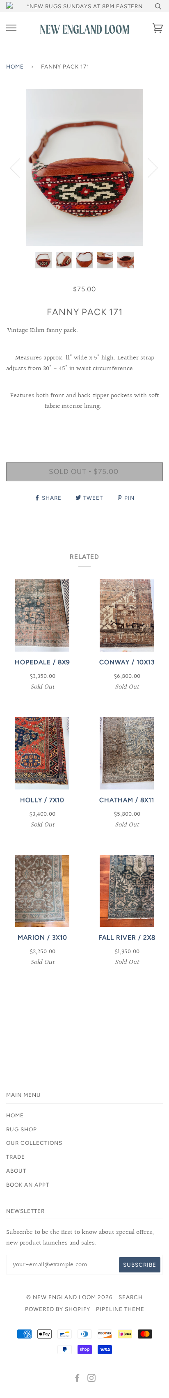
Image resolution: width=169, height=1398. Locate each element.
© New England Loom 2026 (69, 1297)
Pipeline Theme (120, 1309)
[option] (84, 167)
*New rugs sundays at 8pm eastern (85, 6)
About (16, 1170)
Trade (15, 1156)
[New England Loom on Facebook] (77, 1379)
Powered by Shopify (57, 1309)
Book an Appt (27, 1184)
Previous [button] (20, 167)
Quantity (85, 426)
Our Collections (34, 1142)
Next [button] (148, 167)
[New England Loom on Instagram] (91, 1379)
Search (131, 1297)
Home (15, 66)
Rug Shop (21, 1129)
